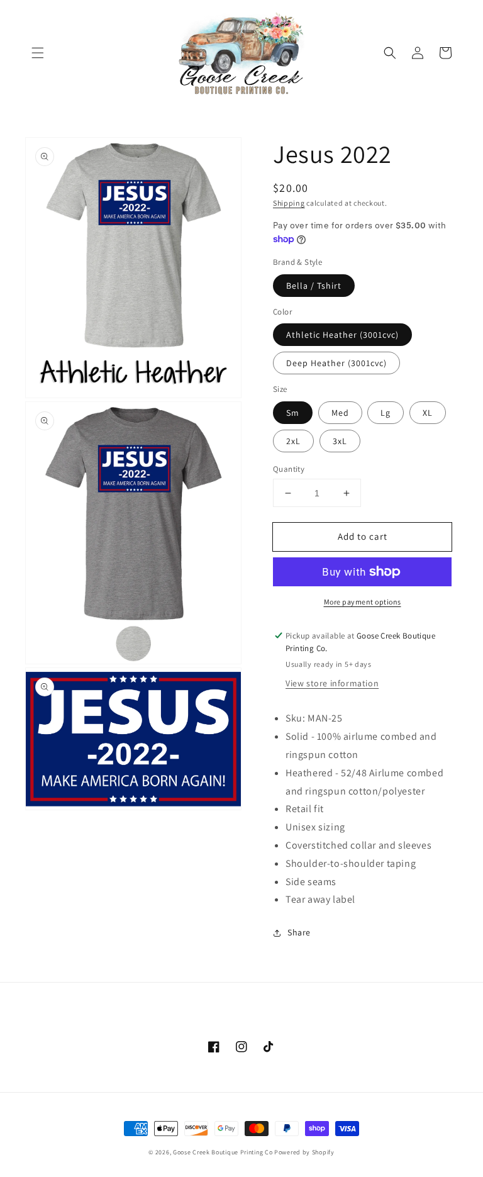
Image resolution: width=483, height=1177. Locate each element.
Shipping (289, 203)
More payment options (362, 601)
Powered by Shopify (304, 1152)
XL (428, 412)
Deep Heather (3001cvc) (336, 363)
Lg (385, 412)
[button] (38, 53)
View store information (332, 683)
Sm (292, 412)
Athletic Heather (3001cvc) (342, 334)
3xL (340, 441)
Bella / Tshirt (313, 285)
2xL (293, 441)
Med (340, 412)
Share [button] (299, 932)
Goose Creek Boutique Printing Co (222, 1152)
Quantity (288, 469)
